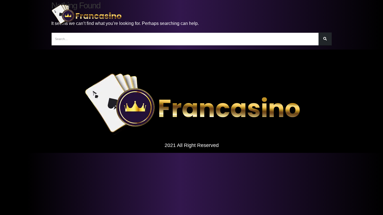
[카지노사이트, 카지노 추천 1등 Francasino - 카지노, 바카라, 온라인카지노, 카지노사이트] (86, 14)
